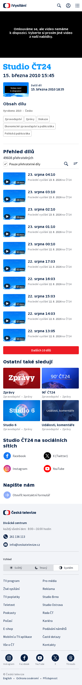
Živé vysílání (11, 589)
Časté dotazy (51, 637)
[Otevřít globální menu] (77, 5)
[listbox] (41, 567)
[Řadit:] (75, 163)
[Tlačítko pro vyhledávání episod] (66, 164)
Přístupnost (50, 678)
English (7, 678)
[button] (15, 178)
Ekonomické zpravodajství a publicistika (29, 126)
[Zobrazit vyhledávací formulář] (59, 5)
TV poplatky (11, 597)
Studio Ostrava (53, 605)
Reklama (49, 589)
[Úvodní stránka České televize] (20, 512)
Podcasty (9, 613)
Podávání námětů (54, 629)
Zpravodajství (13, 119)
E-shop (8, 629)
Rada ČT (48, 613)
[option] (16, 568)
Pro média (50, 581)
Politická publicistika (17, 133)
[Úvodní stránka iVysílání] (14, 5)
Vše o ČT (9, 645)
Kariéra (48, 621)
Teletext (9, 605)
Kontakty (49, 645)
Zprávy (30, 119)
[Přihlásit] (68, 5)
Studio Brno (51, 597)
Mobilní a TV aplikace (17, 637)
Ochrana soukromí (27, 678)
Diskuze (43, 119)
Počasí (7, 621)
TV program (11, 581)
